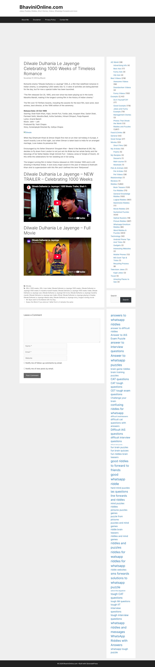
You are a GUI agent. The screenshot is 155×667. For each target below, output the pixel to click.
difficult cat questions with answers (118, 422)
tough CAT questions (117, 595)
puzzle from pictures (117, 518)
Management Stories (122, 115)
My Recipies (116, 155)
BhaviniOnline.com (41, 7)
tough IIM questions (120, 601)
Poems (116, 152)
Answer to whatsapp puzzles (118, 360)
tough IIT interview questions (116, 608)
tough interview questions (120, 617)
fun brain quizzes (120, 450)
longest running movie (86, 297)
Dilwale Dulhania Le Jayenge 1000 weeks (66, 288)
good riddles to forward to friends (120, 465)
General (114, 136)
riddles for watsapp (118, 554)
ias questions (119, 491)
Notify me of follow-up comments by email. (44, 363)
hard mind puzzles (120, 488)
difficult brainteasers (119, 416)
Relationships (116, 178)
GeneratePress (92, 664)
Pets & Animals (117, 168)
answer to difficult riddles (120, 330)
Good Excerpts (119, 106)
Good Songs (116, 139)
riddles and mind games (119, 538)
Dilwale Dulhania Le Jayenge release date (38, 297)
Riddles (114, 184)
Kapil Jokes (118, 273)
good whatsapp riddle (118, 479)
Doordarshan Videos (122, 87)
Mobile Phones (119, 254)
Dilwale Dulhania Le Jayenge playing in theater (79, 295)
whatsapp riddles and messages (119, 627)
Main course (118, 162)
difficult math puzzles (116, 444)
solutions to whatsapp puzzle (119, 582)
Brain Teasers (119, 187)
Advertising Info (120, 65)
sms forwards (120, 573)
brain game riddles (120, 369)
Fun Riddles (118, 190)
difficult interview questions (120, 439)
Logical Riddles (119, 200)
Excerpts (114, 96)
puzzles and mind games (120, 524)
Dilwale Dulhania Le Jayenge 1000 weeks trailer (74, 290)
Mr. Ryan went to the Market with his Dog (40, 300)
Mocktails (117, 165)
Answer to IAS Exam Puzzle (119, 337)
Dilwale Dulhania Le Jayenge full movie (56, 293)
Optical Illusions (120, 218)
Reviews (114, 181)
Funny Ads (117, 72)
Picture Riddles (119, 221)
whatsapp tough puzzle (119, 651)
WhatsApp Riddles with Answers (119, 640)
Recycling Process (121, 264)
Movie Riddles (119, 209)
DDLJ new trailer (45, 288)
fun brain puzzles (119, 447)
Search (114, 296)
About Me (25, 20)
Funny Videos (119, 93)
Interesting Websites (122, 249)
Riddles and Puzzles (122, 127)
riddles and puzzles (118, 545)
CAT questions (120, 379)
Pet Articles (118, 171)
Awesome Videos (120, 81)
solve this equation (118, 591)
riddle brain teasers (117, 531)
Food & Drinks (116, 132)
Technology (115, 236)
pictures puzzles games (119, 511)
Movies (28, 286)
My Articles (115, 149)
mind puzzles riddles (117, 505)
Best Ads (117, 69)
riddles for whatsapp (118, 563)
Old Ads (116, 75)
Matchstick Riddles (121, 203)
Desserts (117, 158)
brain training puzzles (118, 374)
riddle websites (118, 569)
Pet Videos (118, 174)
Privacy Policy (50, 20)
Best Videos (116, 78)
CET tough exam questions (120, 392)
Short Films (118, 145)
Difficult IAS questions (118, 431)
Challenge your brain (118, 399)
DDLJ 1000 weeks (32, 288)
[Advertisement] (77, 39)
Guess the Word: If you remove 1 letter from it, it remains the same (49, 302)
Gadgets (117, 245)
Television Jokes (118, 269)
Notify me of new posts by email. (40, 369)
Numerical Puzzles (121, 212)
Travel (113, 276)
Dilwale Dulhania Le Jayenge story (66, 297)
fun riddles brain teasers (119, 456)
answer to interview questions (117, 347)
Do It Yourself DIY (120, 100)
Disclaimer (37, 20)
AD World (115, 62)
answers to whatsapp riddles (118, 320)
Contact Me (64, 20)
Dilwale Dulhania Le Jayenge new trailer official (45, 295)
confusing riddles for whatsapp (117, 409)
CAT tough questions (117, 385)
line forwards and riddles (119, 497)
